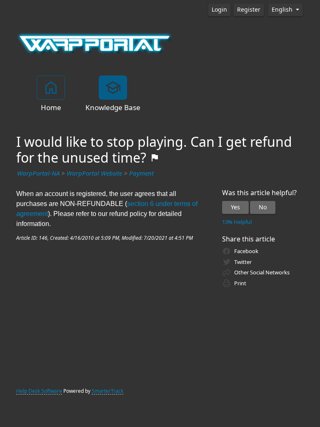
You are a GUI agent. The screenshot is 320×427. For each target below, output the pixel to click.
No (263, 207)
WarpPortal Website (94, 173)
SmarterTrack (107, 391)
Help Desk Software (39, 391)
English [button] (283, 9)
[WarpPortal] (94, 43)
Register (248, 9)
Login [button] (219, 9)
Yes (235, 207)
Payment (141, 173)
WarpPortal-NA (38, 173)
